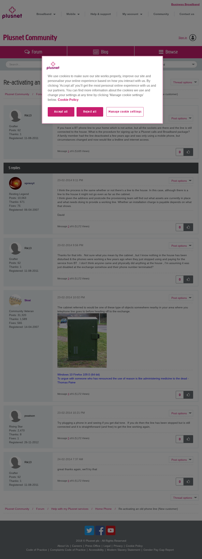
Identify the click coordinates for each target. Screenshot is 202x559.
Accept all (61, 111)
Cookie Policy (68, 99)
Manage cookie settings (125, 111)
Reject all (89, 111)
